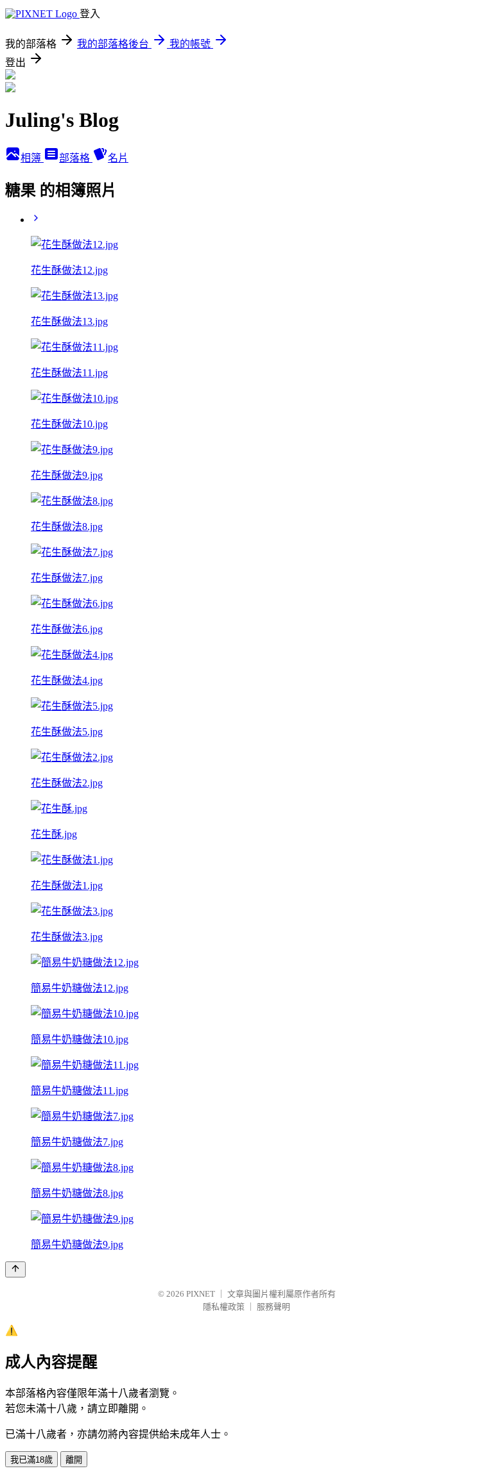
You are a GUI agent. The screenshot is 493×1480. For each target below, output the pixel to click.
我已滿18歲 (31, 1460)
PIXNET (200, 1294)
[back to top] (15, 1269)
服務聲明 (273, 1306)
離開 (73, 1460)
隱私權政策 (224, 1306)
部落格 (75, 158)
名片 (118, 158)
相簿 (32, 158)
